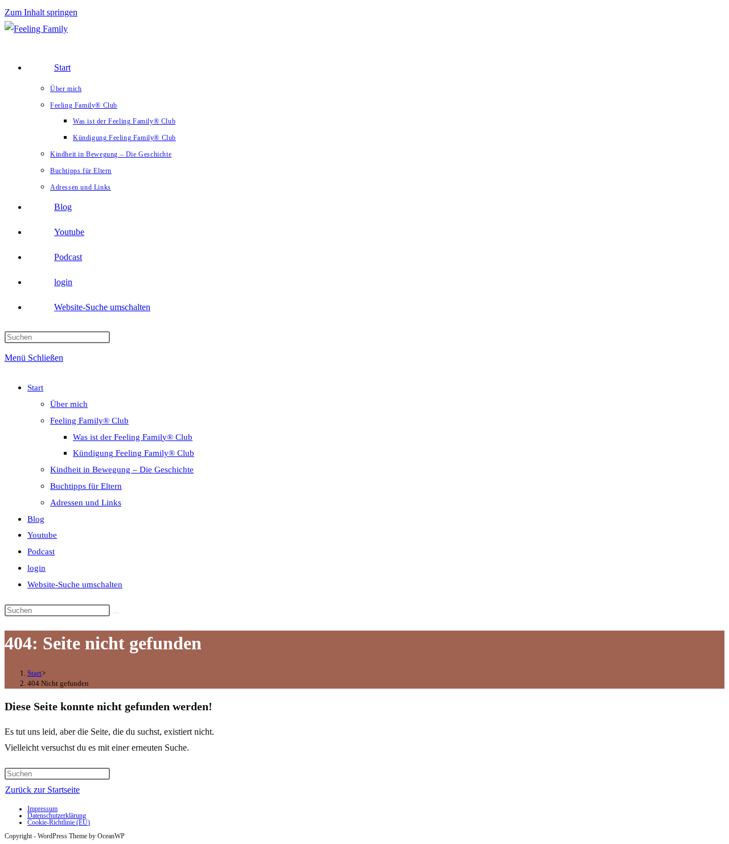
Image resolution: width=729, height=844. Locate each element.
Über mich (69, 404)
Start (35, 387)
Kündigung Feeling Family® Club (133, 453)
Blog (35, 519)
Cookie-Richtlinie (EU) (58, 822)
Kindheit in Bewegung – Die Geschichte (122, 469)
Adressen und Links (85, 502)
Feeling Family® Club (89, 420)
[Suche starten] (116, 613)
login (36, 568)
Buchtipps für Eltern (86, 486)
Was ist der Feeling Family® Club (133, 437)
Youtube (42, 535)
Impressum (42, 809)
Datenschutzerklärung (56, 816)
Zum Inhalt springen (41, 12)
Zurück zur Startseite (42, 789)
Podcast (41, 551)
